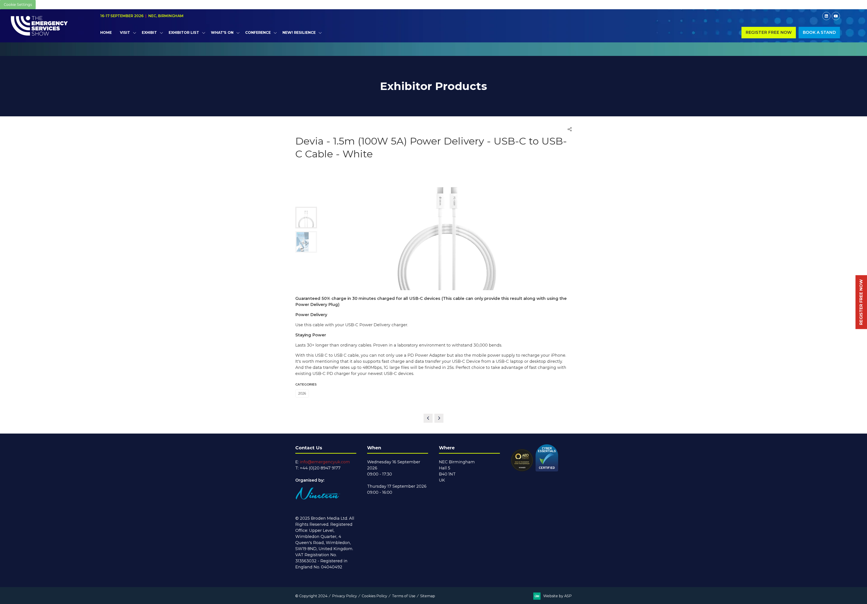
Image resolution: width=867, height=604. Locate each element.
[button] (768, 32)
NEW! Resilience (299, 32)
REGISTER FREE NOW (861, 302)
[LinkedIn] (826, 16)
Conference (258, 32)
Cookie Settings (18, 4)
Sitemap (427, 596)
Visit (125, 32)
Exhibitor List (184, 32)
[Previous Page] (428, 418)
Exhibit (149, 32)
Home (106, 32)
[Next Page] (438, 418)
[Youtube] (836, 16)
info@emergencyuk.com (325, 461)
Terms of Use (403, 596)
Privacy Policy (344, 596)
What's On (222, 32)
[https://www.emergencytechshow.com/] (434, 53)
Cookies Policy (374, 596)
